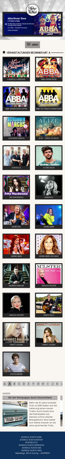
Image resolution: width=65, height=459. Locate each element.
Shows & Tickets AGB (31, 448)
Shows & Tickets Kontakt (31, 440)
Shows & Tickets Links (31, 450)
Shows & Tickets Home (31, 437)
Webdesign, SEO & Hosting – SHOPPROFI (32, 453)
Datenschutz (31, 442)
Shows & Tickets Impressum (31, 445)
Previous (6, 24)
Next (59, 24)
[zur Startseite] (32, 8)
